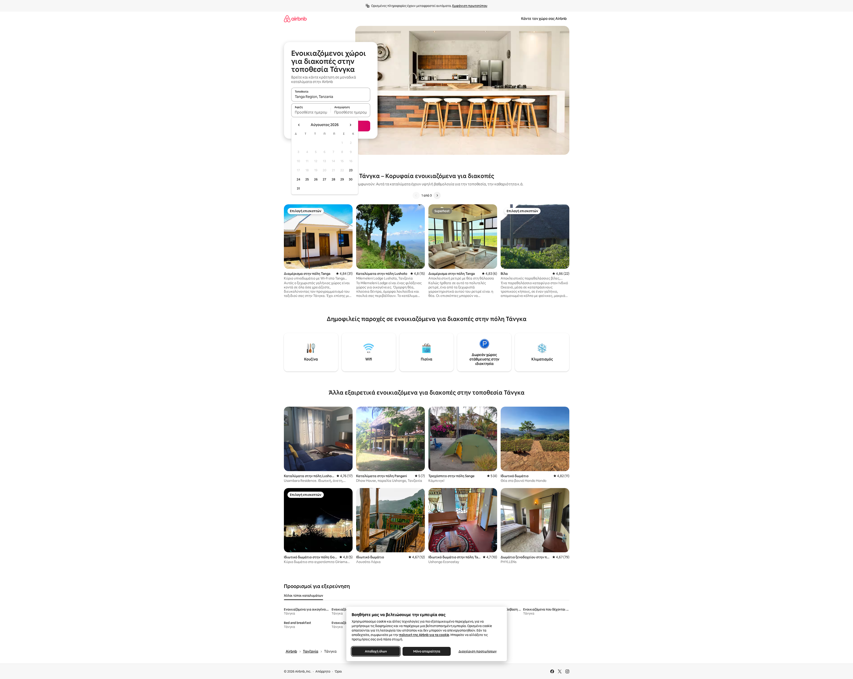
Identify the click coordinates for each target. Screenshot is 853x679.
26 (316, 179)
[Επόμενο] (437, 195)
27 (324, 179)
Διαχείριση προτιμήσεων (477, 651)
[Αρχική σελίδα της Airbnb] (295, 19)
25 (307, 179)
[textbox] (311, 112)
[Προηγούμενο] (416, 195)
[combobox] (331, 96)
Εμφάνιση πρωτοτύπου (469, 6)
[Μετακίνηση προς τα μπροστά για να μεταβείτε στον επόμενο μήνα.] (350, 125)
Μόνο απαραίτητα (426, 651)
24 (298, 179)
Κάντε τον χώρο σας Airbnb (544, 18)
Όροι (338, 671)
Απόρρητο (322, 671)
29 (342, 179)
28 (333, 179)
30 (351, 179)
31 (298, 188)
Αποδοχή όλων (376, 651)
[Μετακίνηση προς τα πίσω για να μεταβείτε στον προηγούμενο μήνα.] (299, 125)
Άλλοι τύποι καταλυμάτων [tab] (303, 596)
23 (351, 170)
